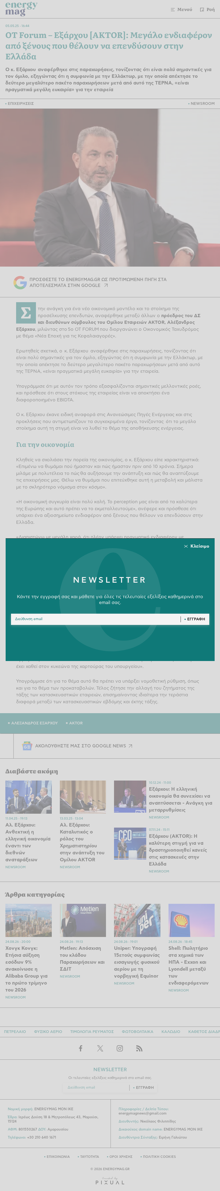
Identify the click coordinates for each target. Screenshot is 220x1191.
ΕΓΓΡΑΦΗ (196, 619)
